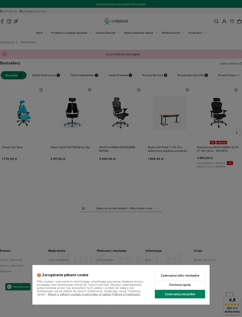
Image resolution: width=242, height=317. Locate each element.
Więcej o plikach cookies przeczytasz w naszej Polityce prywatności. (94, 294)
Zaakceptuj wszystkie (180, 294)
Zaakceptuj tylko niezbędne (180, 275)
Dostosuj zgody (180, 284)
